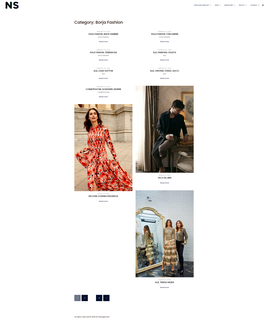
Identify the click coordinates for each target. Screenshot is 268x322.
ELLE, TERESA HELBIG (164, 282)
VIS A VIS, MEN (164, 177)
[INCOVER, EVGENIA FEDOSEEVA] (103, 147)
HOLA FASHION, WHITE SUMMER (103, 34)
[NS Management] (12, 5)
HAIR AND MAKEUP (201, 5)
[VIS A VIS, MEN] (165, 129)
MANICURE (228, 5)
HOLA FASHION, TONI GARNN (164, 34)
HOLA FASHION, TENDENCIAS (103, 52)
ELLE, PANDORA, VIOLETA (164, 52)
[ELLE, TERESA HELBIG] (165, 233)
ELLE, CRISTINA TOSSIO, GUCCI (164, 70)
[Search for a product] (263, 5)
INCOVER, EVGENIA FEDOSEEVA (103, 196)
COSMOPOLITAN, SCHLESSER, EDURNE (103, 89)
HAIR (216, 5)
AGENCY (254, 5)
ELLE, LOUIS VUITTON (103, 70)
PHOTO (242, 5)
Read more (103, 41)
